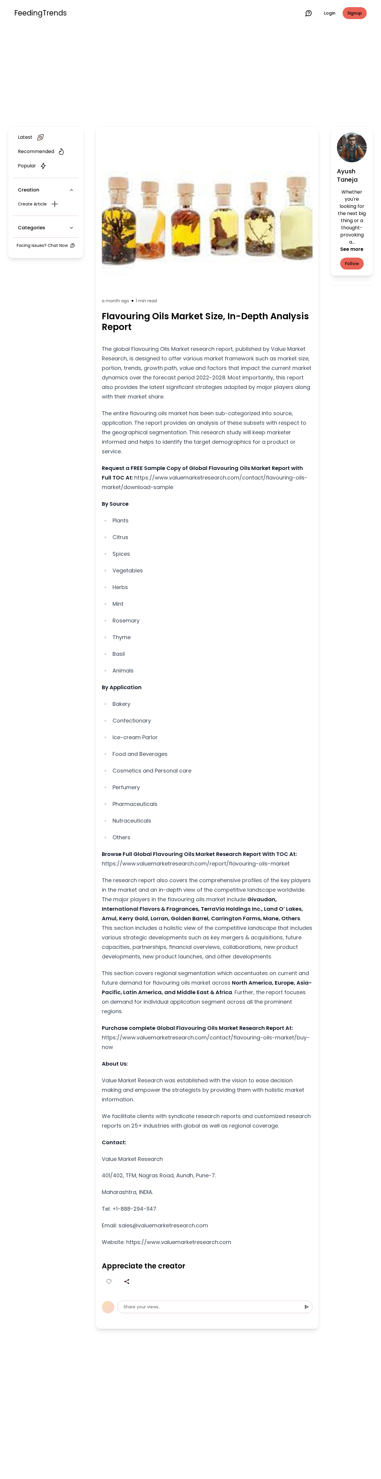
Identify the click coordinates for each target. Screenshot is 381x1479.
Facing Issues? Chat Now (42, 245)
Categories (31, 227)
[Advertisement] (190, 75)
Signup (354, 13)
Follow (352, 264)
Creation (28, 189)
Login (329, 13)
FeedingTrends (40, 13)
